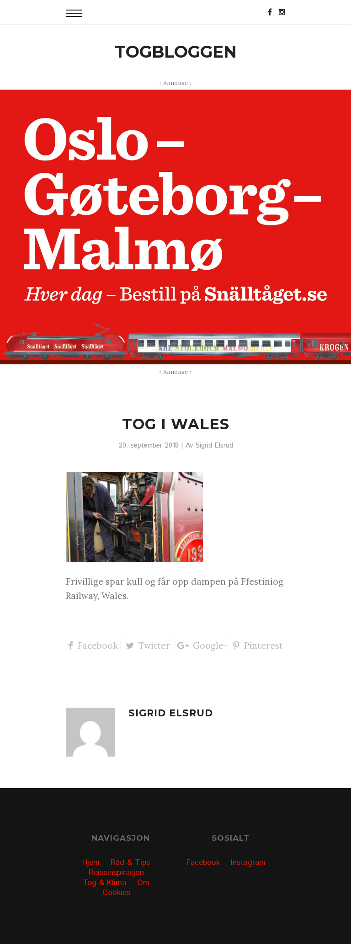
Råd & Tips (130, 862)
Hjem (91, 862)
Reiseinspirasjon (116, 872)
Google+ (211, 645)
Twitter (154, 645)
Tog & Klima (104, 882)
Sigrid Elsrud (214, 446)
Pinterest (263, 645)
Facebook (98, 645)
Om (143, 882)
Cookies (116, 892)
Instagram (248, 862)
